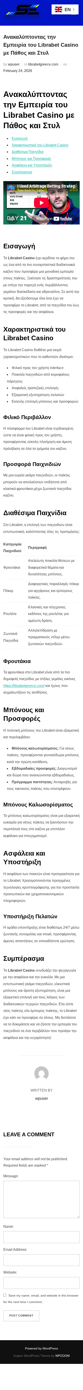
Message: (11, 1176)
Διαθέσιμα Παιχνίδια (27, 152)
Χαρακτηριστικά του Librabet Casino (40, 145)
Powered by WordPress (41, 1348)
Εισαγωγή (20, 138)
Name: (8, 1226)
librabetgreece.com (43, 64)
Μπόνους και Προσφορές (31, 158)
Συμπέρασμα (22, 172)
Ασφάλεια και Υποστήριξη (32, 165)
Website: (10, 1272)
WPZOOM (62, 1355)
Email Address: (15, 1249)
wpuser (13, 64)
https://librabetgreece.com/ (23, 686)
